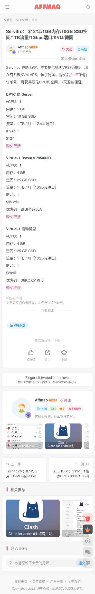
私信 (84, 49)
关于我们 (74, 581)
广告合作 (56, 581)
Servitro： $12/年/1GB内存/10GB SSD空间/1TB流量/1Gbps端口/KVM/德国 (46, 34)
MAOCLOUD (62, 588)
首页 (9, 20)
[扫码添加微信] (88, 552)
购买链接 (13, 145)
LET (77, 74)
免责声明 (38, 581)
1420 (43, 408)
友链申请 (21, 581)
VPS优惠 (22, 20)
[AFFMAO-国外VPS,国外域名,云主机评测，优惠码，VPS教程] (47, 5)
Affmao (23, 47)
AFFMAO (43, 588)
